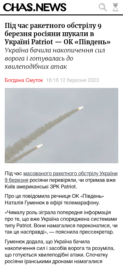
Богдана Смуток (24, 80)
